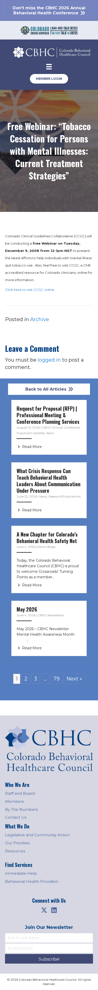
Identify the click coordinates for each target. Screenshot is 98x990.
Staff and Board (20, 793)
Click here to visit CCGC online (29, 290)
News (50, 433)
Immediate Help (21, 873)
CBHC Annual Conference (61, 427)
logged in (49, 360)
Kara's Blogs (46, 547)
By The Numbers (21, 809)
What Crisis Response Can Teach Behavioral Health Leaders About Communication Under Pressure (48, 480)
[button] (44, 910)
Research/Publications (64, 496)
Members (14, 801)
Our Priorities (17, 843)
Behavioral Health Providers (31, 881)
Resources (15, 851)
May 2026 (27, 609)
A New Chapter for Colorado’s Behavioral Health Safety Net (47, 537)
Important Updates (30, 433)
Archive (39, 319)
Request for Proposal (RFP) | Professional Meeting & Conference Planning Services (48, 415)
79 (57, 679)
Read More (31, 446)
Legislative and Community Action (37, 834)
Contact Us (15, 817)
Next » (74, 679)
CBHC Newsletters (51, 615)
